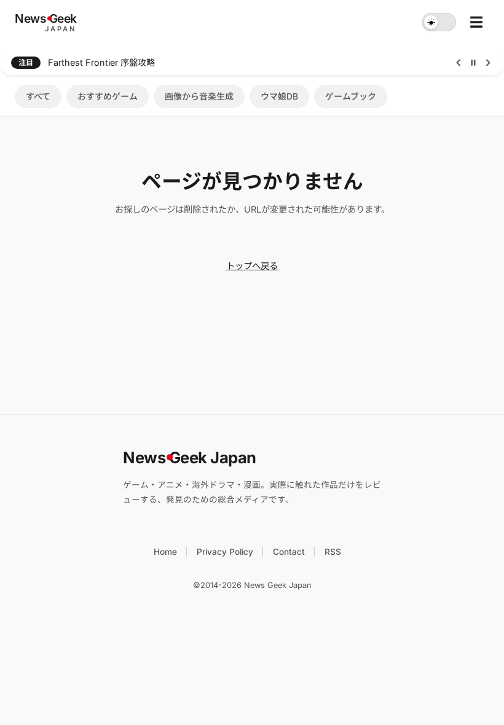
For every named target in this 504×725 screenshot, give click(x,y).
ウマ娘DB (279, 96)
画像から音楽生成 (199, 96)
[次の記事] (488, 63)
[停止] (473, 63)
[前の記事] (458, 63)
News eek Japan (189, 457)
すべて (38, 96)
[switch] (439, 22)
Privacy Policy (225, 552)
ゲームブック (350, 96)
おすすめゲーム (107, 96)
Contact (289, 552)
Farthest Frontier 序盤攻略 (101, 62)
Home (165, 552)
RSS (333, 552)
